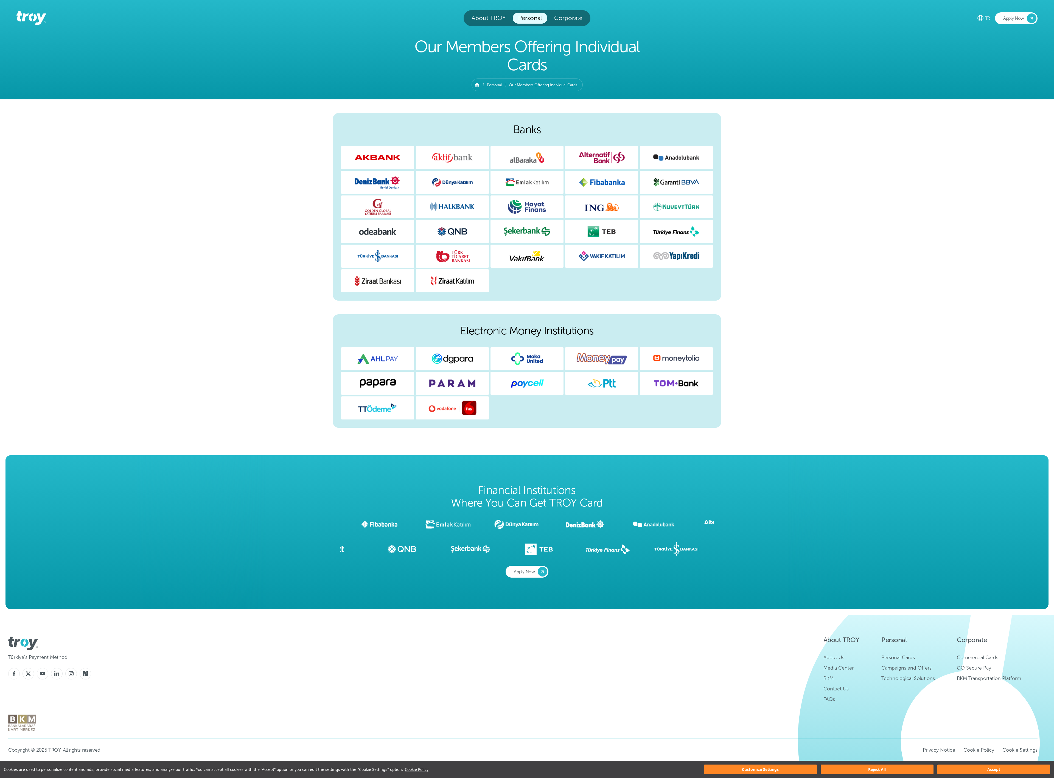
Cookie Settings (1020, 750)
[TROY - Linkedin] (57, 673)
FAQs (829, 699)
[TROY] (31, 18)
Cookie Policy (416, 769)
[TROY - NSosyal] (85, 673)
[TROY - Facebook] (14, 673)
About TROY (489, 18)
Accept (993, 769)
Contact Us (836, 689)
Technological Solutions (908, 678)
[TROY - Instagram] (71, 673)
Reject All (877, 769)
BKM (828, 678)
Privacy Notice (939, 750)
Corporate (568, 18)
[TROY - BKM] (22, 723)
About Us (833, 657)
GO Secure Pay (974, 668)
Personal (530, 18)
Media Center (838, 668)
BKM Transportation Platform (989, 678)
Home (477, 85)
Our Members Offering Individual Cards (543, 85)
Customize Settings (760, 769)
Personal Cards (898, 657)
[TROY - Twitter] (28, 673)
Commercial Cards (977, 657)
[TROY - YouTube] (42, 673)
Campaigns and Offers (906, 668)
